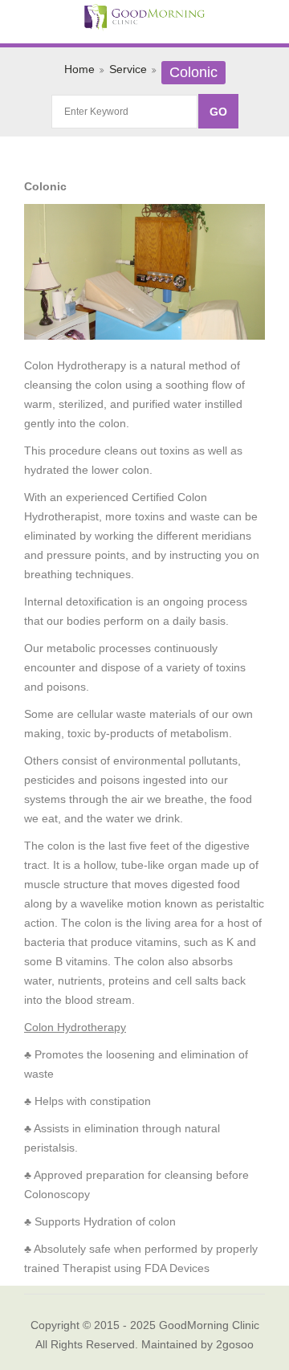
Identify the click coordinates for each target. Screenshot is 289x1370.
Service (128, 69)
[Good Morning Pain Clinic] (144, 19)
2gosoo (235, 1344)
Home (79, 69)
